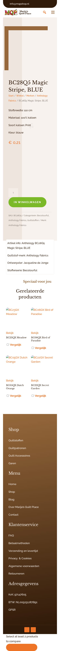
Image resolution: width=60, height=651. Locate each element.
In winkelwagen (27, 202)
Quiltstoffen (33, 220)
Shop (11, 491)
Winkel (20, 95)
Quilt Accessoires (19, 455)
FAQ (11, 535)
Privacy (13, 558)
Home (12, 484)
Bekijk (10, 332)
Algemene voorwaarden (23, 566)
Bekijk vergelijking (21, 647)
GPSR (12, 609)
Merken (30, 95)
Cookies (26, 558)
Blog (11, 499)
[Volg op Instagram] (26, 629)
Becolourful (43, 215)
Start (11, 95)
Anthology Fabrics (17, 220)
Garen (12, 463)
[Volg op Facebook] (33, 629)
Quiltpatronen (17, 448)
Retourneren (16, 573)
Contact (13, 514)
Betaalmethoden (19, 543)
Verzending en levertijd (23, 550)
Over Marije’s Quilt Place (23, 507)
